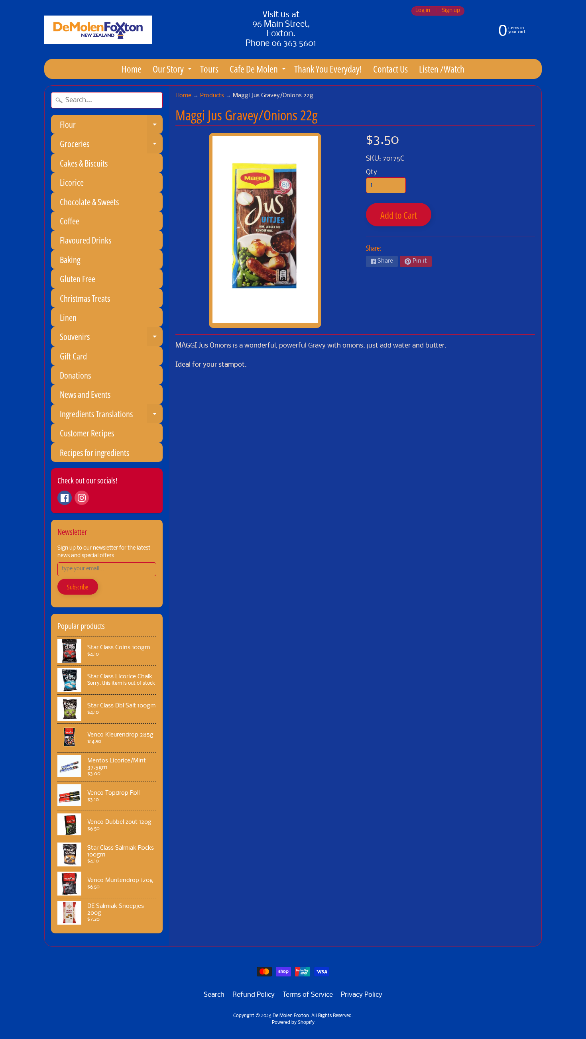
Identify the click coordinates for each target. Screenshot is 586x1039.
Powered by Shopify (293, 1022)
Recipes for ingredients (94, 452)
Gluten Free (77, 279)
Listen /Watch (441, 68)
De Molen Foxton (291, 1015)
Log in (422, 11)
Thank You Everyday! (328, 68)
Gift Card (73, 356)
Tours (209, 68)
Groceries (111, 145)
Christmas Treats (85, 298)
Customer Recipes (87, 433)
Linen (68, 317)
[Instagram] (82, 498)
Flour (111, 126)
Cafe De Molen (259, 70)
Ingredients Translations (111, 415)
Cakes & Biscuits (84, 163)
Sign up (451, 11)
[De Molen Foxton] (98, 30)
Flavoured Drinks (85, 240)
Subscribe (77, 587)
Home (132, 68)
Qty (371, 172)
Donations (75, 375)
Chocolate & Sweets (89, 202)
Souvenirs (111, 338)
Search (214, 995)
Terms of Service (308, 995)
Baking (70, 259)
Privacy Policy (361, 995)
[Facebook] (64, 498)
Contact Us (390, 68)
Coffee (69, 221)
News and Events (85, 394)
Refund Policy (253, 995)
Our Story (173, 70)
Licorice (72, 182)
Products (212, 96)
